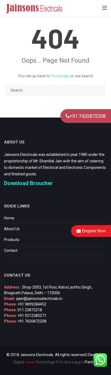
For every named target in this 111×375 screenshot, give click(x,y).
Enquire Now (93, 230)
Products (11, 239)
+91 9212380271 (32, 315)
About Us (12, 229)
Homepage (60, 76)
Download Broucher (28, 183)
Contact (11, 250)
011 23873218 (30, 310)
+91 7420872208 (88, 116)
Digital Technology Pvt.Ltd (40, 362)
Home (9, 218)
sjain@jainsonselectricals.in (39, 298)
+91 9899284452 (32, 304)
